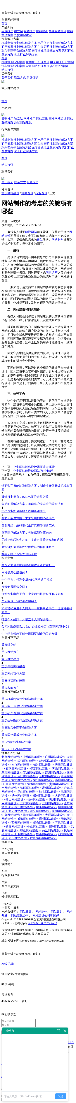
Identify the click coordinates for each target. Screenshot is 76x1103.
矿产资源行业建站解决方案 (19, 46)
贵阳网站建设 (59, 784)
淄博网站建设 (37, 784)
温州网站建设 (49, 818)
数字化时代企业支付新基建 (19, 554)
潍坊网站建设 (21, 780)
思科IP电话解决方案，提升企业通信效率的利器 (32, 539)
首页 (4, 23)
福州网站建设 (37, 799)
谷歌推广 (7, 31)
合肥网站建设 (49, 776)
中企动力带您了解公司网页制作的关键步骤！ (31, 633)
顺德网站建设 (33, 814)
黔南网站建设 (46, 834)
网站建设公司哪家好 (45, 915)
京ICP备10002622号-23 (42, 923)
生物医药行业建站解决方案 (55, 46)
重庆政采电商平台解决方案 (19, 727)
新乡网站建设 (24, 834)
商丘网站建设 (52, 830)
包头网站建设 (19, 838)
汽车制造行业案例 (13, 66)
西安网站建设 (21, 822)
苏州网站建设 (55, 772)
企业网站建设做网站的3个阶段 (33, 470)
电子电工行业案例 (62, 62)
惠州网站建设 (59, 799)
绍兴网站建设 (12, 814)
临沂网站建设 (46, 807)
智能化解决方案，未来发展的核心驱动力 (28, 518)
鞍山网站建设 (30, 830)
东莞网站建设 (12, 772)
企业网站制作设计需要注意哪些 (34, 466)
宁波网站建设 (33, 772)
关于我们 (7, 77)
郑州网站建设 (43, 795)
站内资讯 (7, 69)
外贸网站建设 (23, 35)
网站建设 (42, 31)
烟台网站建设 (43, 822)
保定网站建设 (40, 768)
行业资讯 (41, 193)
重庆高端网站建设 (13, 666)
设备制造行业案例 (37, 66)
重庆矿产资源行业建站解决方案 (22, 713)
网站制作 (57, 239)
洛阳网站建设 (30, 787)
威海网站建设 (27, 818)
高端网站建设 (57, 31)
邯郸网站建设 (59, 826)
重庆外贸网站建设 (13, 680)
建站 (40, 239)
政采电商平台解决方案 (16, 50)
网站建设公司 (20, 915)
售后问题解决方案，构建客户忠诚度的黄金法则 (32, 503)
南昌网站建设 (16, 784)
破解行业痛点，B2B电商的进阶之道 (24, 496)
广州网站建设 (55, 756)
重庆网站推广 (10, 652)
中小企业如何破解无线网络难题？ (23, 511)
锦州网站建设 (24, 807)
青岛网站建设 (62, 768)
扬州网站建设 (21, 795)
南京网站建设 (21, 764)
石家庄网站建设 (18, 768)
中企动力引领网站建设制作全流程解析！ (28, 565)
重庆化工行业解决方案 (16, 749)
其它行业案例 (59, 66)
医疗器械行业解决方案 (46, 50)
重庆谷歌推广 (10, 687)
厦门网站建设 (27, 776)
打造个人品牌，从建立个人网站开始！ (26, 619)
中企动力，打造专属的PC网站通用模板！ (28, 579)
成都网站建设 (49, 760)
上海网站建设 (33, 756)
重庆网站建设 (10, 193)
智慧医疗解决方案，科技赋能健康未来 (26, 532)
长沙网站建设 (43, 764)
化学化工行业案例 (37, 62)
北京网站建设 (12, 756)
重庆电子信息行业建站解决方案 (22, 706)
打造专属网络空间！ (14, 586)
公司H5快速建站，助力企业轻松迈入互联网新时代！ (35, 626)
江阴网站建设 (52, 803)
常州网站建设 (43, 780)
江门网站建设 (30, 803)
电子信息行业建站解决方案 (55, 42)
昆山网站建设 (27, 791)
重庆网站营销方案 (13, 673)
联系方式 (20, 77)
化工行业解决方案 (26, 54)
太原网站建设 (55, 814)
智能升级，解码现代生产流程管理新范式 (28, 525)
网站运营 (52, 272)
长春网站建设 (16, 826)
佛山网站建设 (16, 799)
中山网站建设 (37, 826)
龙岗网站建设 (19, 811)
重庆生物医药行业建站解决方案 (22, 720)
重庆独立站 (8, 644)
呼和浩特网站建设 (43, 838)
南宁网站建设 (40, 811)
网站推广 (29, 31)
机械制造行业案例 (13, 62)
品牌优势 (32, 77)
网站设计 (57, 911)
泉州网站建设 (62, 811)
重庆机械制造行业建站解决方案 (22, 698)
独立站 (18, 31)
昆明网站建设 (52, 787)
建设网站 (31, 231)
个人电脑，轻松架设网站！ (19, 601)
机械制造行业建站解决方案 (19, 42)
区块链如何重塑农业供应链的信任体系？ (28, 547)
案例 (4, 58)
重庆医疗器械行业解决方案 (19, 734)
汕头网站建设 (49, 791)
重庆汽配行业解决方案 (16, 742)
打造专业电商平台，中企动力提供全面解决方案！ (33, 594)
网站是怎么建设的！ (14, 572)
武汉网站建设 (27, 760)
